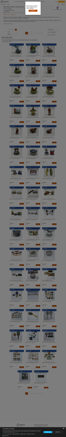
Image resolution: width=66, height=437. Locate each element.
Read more (16, 432)
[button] (22, 435)
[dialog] (33, 432)
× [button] (64, 428)
